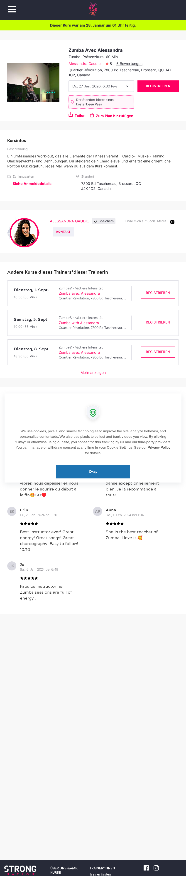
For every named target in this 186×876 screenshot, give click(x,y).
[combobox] (101, 86)
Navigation (12, 6)
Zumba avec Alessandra (79, 293)
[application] (93, 438)
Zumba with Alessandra (79, 323)
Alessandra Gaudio (85, 63)
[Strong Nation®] (93, 9)
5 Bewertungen (129, 63)
